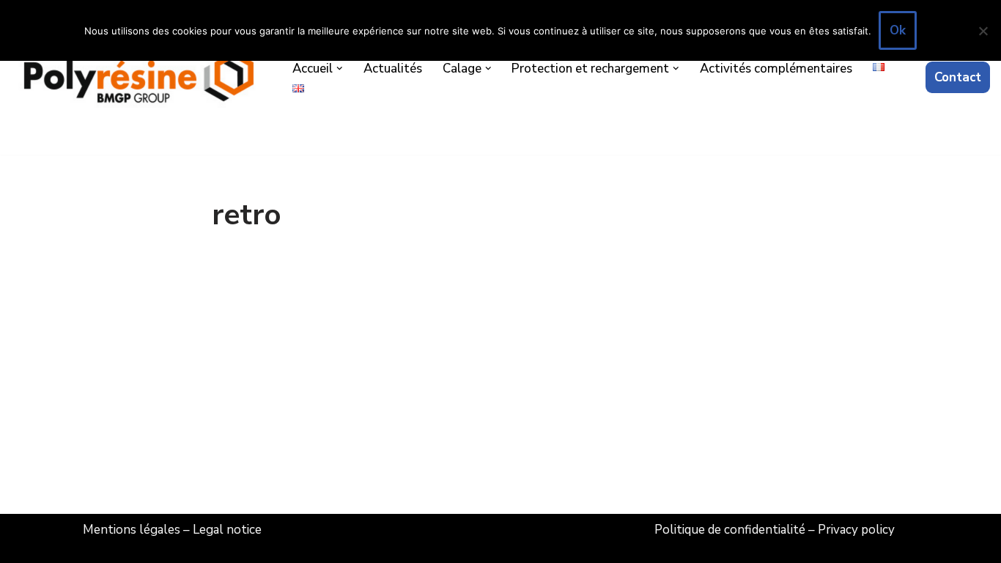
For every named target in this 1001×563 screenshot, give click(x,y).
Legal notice (227, 529)
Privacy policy (856, 529)
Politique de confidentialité (729, 529)
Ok (898, 30)
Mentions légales (131, 529)
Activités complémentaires (776, 68)
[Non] (982, 30)
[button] (339, 68)
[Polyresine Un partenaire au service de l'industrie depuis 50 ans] (139, 77)
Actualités (392, 68)
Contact (957, 77)
